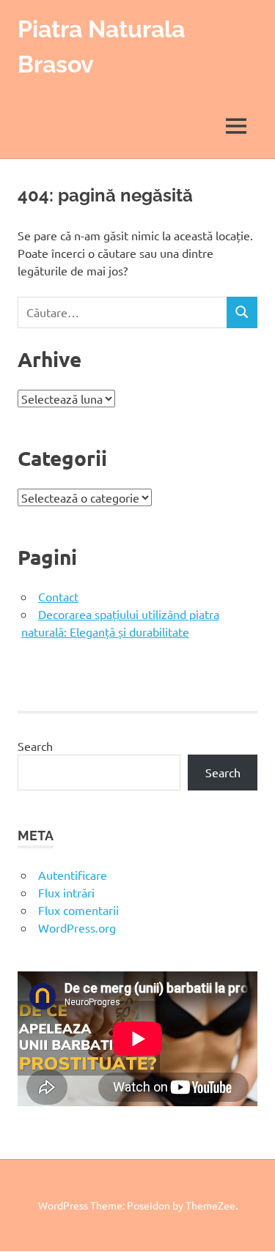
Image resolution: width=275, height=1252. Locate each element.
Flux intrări (66, 892)
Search (35, 745)
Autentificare (72, 874)
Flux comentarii (78, 910)
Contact (58, 596)
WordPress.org (77, 927)
